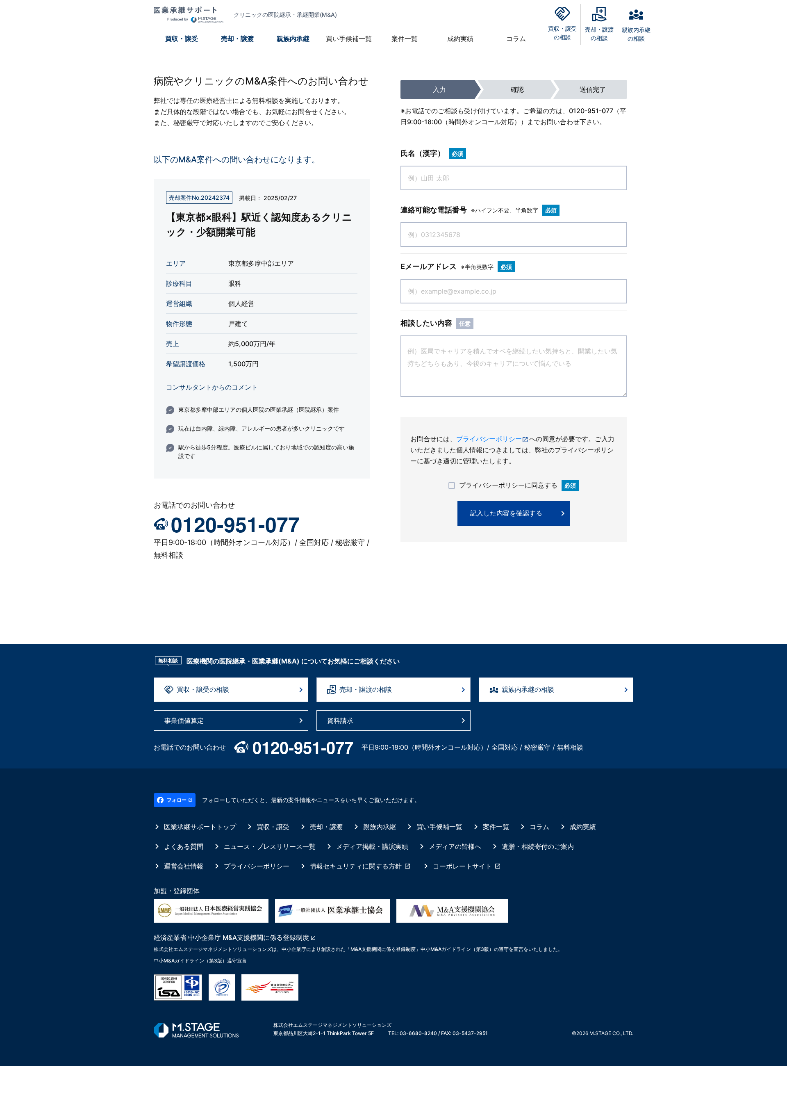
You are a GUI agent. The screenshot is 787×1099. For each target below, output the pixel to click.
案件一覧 (404, 38)
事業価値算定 (184, 720)
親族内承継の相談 (528, 689)
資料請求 (340, 720)
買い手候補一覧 (349, 38)
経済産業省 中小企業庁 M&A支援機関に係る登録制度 (231, 937)
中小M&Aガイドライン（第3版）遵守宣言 (200, 961)
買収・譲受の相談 (203, 689)
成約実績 (460, 38)
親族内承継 (293, 38)
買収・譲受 (181, 38)
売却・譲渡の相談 (365, 689)
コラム (516, 38)
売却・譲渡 (237, 38)
